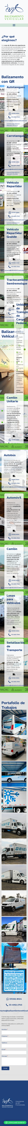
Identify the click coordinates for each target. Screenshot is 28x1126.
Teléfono (4, 1042)
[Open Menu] (14, 25)
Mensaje (5, 1056)
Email (4, 1049)
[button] (15, 1122)
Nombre (5, 1029)
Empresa (5, 1036)
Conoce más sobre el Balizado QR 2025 (13, 124)
